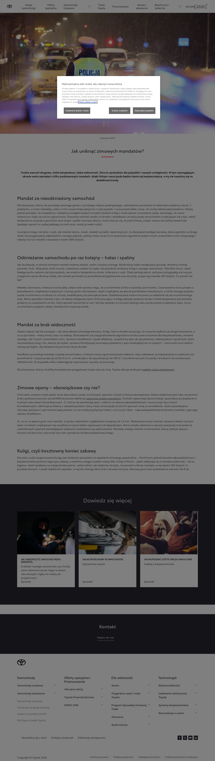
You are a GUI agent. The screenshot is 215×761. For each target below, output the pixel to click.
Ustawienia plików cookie (77, 110)
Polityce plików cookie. (87, 102)
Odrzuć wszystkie (119, 110)
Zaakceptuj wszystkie (144, 110)
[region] (108, 97)
